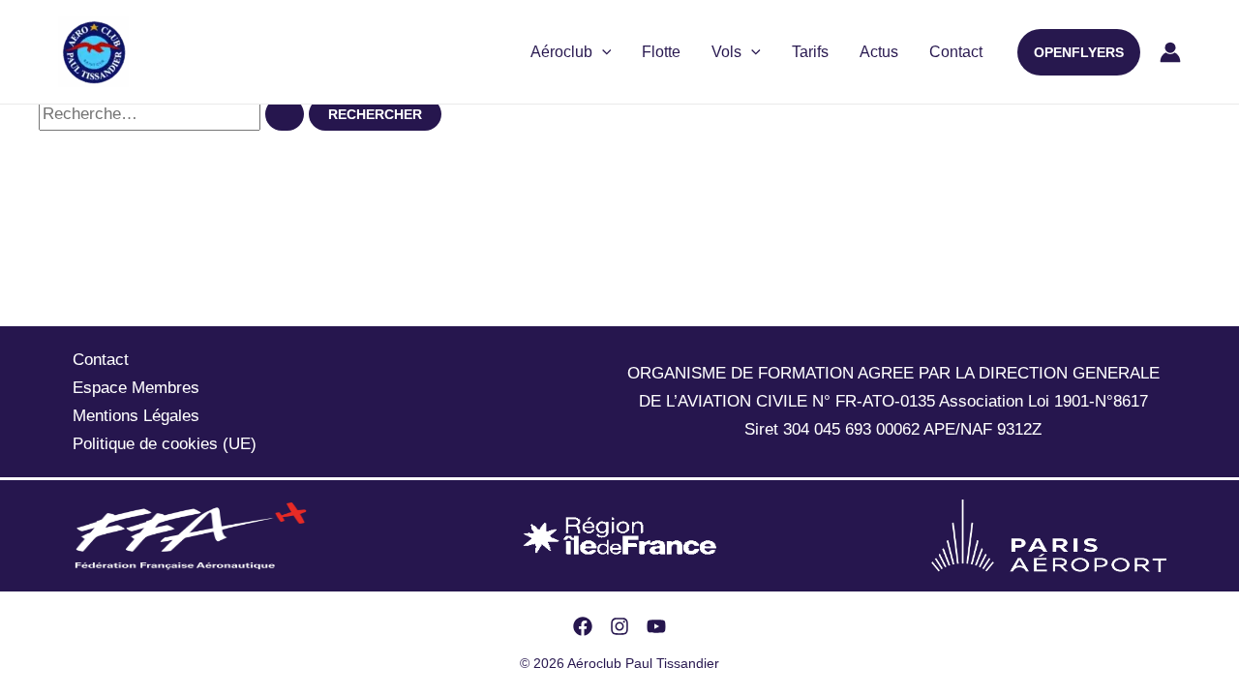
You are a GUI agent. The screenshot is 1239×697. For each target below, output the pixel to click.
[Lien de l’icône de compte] (1170, 52)
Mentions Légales (136, 416)
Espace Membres (136, 388)
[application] (602, 52)
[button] (1078, 52)
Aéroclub (561, 52)
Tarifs (810, 52)
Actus (879, 52)
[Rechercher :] (174, 114)
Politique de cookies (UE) (165, 444)
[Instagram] (619, 626)
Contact (955, 52)
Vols (726, 52)
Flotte (661, 52)
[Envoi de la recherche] (284, 114)
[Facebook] (582, 626)
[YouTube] (656, 626)
